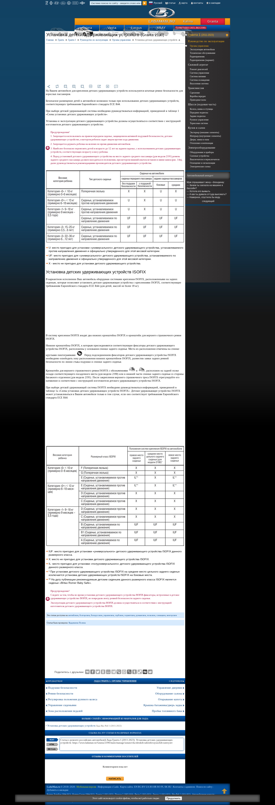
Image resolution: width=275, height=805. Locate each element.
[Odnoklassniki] (103, 672)
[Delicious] (140, 672)
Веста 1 (143, 794)
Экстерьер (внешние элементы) (204, 132)
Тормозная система (199, 123)
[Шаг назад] (48, 86)
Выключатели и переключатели (204, 159)
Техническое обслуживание (202, 53)
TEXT (51, 740)
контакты (198, 3)
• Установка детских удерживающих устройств (84, 725)
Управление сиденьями (62, 705)
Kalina (188, 21)
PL (162, 786)
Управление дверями (169, 687)
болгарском (85, 615)
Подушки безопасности (62, 687)
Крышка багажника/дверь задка (162, 705)
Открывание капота (170, 699)
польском (151, 615)
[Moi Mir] (108, 672)
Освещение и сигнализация (202, 163)
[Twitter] (98, 672)
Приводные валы (198, 100)
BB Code (52, 749)
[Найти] (144, 3)
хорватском (129, 615)
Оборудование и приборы (202, 152)
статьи (171, 3)
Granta (212, 21)
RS (151, 786)
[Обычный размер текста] (82, 86)
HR (155, 786)
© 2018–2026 (61, 786)
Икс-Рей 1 (181, 794)
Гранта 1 (201, 35)
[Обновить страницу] (57, 86)
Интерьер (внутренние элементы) (205, 136)
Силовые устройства (199, 156)
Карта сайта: (127, 786)
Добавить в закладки (57, 790)
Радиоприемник (197, 56)
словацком (161, 615)
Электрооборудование (201, 147)
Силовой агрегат (198, 64)
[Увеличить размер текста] (74, 86)
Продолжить (173, 798)
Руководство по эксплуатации (206, 41)
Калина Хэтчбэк (59, 794)
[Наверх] (224, 792)
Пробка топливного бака (167, 710)
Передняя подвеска (199, 112)
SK (165, 786)
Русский (158, 3)
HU (169, 786)
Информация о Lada (108, 786)
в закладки (214, 3)
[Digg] (145, 672)
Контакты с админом (184, 786)
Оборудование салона (168, 693)
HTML (51, 744)
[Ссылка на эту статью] (99, 86)
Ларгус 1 (161, 794)
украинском (108, 615)
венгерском (172, 615)
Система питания (198, 76)
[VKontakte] (87, 672)
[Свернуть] (227, 35)
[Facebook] (92, 672)
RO (159, 786)
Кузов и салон (196, 127)
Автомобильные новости (203, 794)
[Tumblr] (134, 672)
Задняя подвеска (197, 116)
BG (139, 786)
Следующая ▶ (176, 681)
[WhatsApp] (124, 672)
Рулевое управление (199, 119)
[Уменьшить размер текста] (65, 86)
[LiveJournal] (129, 672)
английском (73, 615)
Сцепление (195, 92)
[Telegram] (113, 672)
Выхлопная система (199, 83)
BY (143, 786)
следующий (208, 201)
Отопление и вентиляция (201, 143)
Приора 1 (124, 794)
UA (147, 786)
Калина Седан (83, 794)
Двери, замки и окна (199, 139)
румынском (141, 615)
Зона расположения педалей (65, 710)
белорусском (96, 615)
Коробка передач (198, 96)
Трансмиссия (196, 88)
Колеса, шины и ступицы (201, 109)
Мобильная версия (86, 786)
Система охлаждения (200, 80)
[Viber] (119, 672)
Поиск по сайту (204, 786)
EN (135, 786)
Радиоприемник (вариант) (202, 60)
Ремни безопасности (60, 693)
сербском (119, 615)
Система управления (199, 73)
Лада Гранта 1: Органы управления (115, 681)
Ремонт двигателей (199, 69)
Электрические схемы (200, 166)
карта (184, 3)
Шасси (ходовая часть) (202, 104)
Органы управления (199, 46)
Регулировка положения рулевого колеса (72, 699)
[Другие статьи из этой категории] (91, 86)
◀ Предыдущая (54, 681)
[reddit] (150, 672)
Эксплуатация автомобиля (202, 49)
